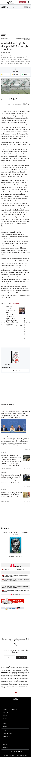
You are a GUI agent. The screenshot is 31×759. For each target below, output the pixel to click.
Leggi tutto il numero (15, 556)
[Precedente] (3, 323)
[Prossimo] (28, 323)
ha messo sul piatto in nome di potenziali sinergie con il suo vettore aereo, (15, 167)
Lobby (3, 35)
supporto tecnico (21, 686)
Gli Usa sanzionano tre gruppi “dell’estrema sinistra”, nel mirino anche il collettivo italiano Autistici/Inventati (12, 315)
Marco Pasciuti (5, 501)
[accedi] (28, 2)
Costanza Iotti (5, 52)
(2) (29, 449)
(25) (29, 468)
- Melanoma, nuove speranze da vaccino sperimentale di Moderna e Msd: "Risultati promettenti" (15, 587)
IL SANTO (6, 365)
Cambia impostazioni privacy (10, 709)
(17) (29, 486)
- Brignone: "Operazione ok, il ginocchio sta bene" (13, 569)
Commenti (5, 99)
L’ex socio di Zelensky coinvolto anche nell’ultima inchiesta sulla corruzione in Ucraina (11, 494)
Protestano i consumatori (14, 417)
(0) (21, 325)
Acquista (15, 370)
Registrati (22, 657)
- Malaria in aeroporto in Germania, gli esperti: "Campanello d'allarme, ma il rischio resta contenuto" (15, 580)
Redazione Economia (7, 449)
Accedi (9, 657)
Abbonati (22, 2)
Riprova (15, 692)
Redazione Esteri (9, 325)
